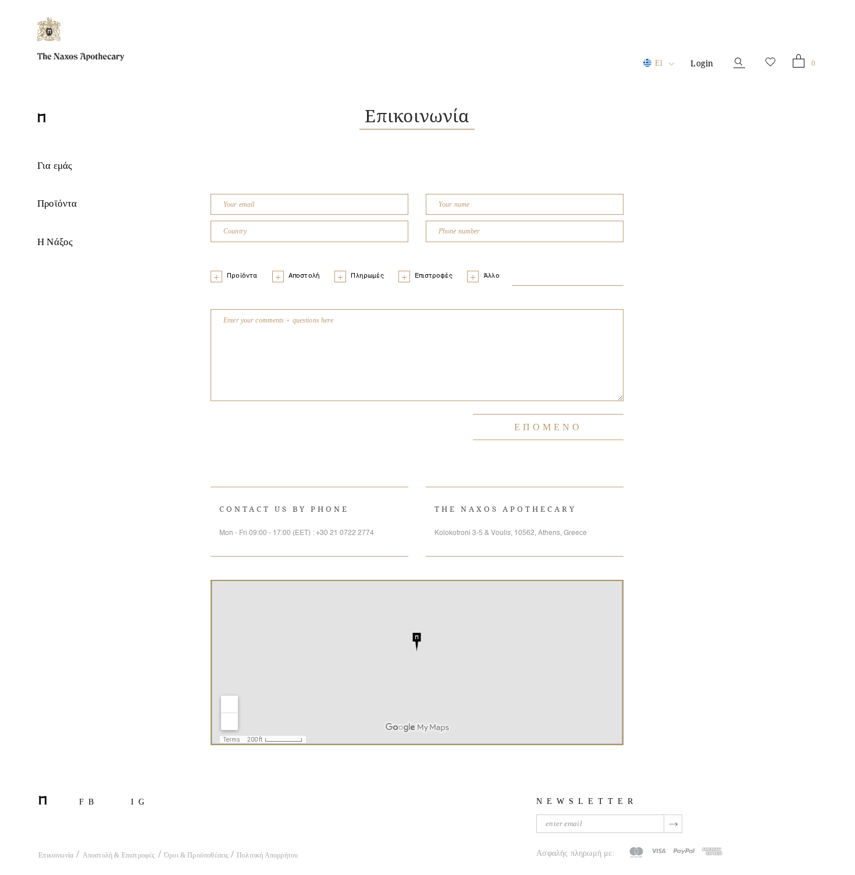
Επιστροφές (434, 276)
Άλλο (491, 276)
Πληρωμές (367, 276)
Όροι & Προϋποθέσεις (197, 855)
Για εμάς (54, 165)
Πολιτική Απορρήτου (267, 855)
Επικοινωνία (55, 855)
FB (88, 802)
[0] (798, 63)
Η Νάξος (55, 241)
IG (140, 802)
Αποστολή (304, 276)
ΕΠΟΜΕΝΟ (548, 427)
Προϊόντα (57, 203)
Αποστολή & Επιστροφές (119, 855)
